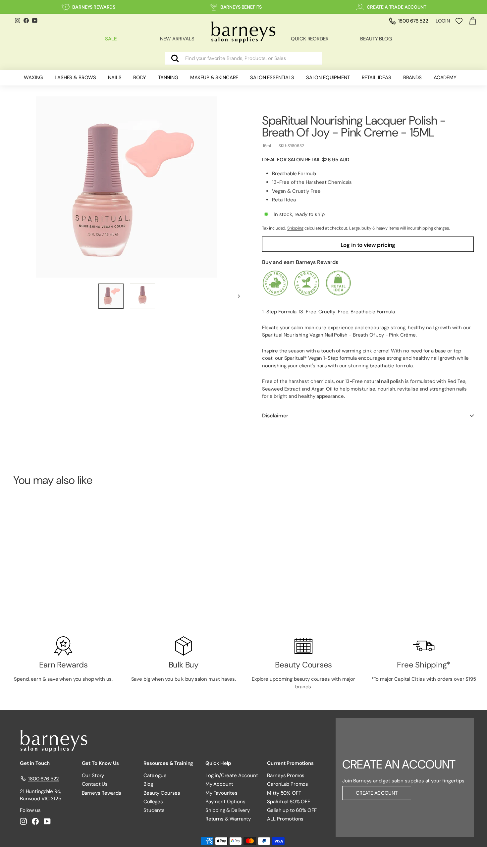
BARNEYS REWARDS (93, 7)
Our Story (93, 775)
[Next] (236, 296)
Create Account (377, 793)
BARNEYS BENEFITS (241, 7)
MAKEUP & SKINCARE (214, 77)
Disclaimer (275, 415)
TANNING (168, 77)
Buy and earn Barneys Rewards (300, 262)
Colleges (153, 801)
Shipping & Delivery (227, 810)
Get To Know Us (100, 763)
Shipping (295, 228)
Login (443, 21)
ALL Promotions (285, 819)
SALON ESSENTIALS (272, 77)
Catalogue (155, 775)
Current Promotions (290, 763)
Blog (148, 784)
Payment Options (225, 801)
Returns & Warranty (228, 819)
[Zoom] (126, 187)
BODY (139, 77)
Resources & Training (168, 763)
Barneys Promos (285, 775)
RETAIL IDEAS (376, 77)
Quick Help (218, 763)
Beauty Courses (161, 793)
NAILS (114, 77)
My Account (219, 784)
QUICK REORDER (309, 38)
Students (154, 810)
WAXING (33, 77)
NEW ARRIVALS (177, 38)
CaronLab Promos (287, 784)
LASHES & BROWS (75, 77)
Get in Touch (35, 763)
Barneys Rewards (101, 793)
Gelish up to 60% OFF (291, 810)
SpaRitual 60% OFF (288, 801)
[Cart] (472, 21)
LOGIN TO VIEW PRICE (49, 605)
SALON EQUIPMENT (328, 77)
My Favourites (221, 793)
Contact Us (95, 784)
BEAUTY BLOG (376, 38)
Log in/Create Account (231, 775)
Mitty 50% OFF (284, 793)
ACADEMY (445, 77)
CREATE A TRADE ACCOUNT (396, 7)
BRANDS (412, 77)
